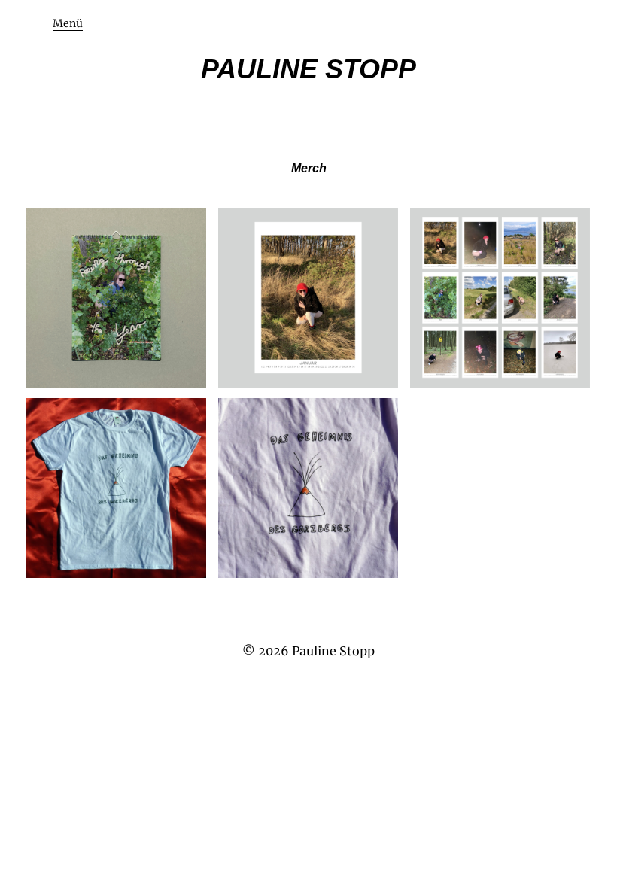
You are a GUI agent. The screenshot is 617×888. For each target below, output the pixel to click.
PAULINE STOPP (308, 68)
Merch (309, 168)
